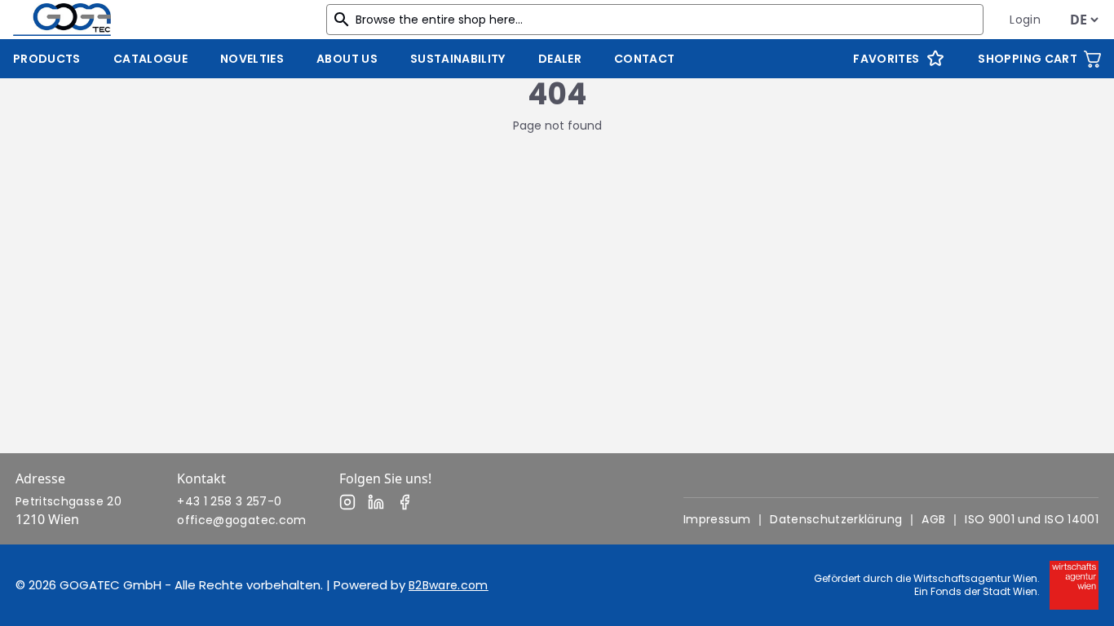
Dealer (559, 59)
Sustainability (458, 59)
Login (1025, 19)
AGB (933, 519)
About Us (347, 59)
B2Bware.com (448, 585)
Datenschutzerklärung (836, 519)
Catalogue (150, 59)
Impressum (716, 519)
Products (47, 59)
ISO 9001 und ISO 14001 (1032, 519)
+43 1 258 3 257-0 (229, 501)
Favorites (886, 59)
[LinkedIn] (376, 502)
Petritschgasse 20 (68, 501)
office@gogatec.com (241, 520)
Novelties (252, 59)
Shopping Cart (1027, 59)
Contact (644, 59)
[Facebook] (404, 502)
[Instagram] (347, 502)
